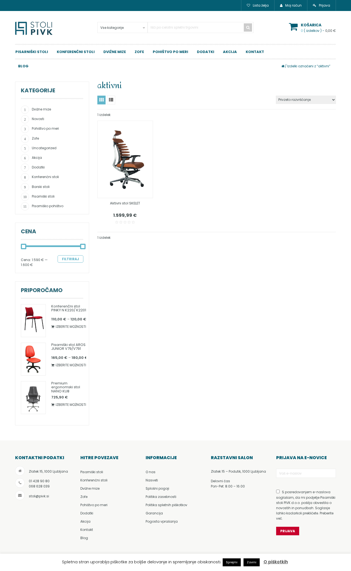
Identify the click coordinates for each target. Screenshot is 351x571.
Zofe (139, 51)
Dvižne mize (114, 51)
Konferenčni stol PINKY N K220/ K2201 (68, 308)
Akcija (230, 51)
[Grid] (101, 100)
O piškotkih (276, 562)
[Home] (282, 66)
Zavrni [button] (251, 562)
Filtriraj (70, 259)
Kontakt (255, 51)
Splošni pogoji (157, 488)
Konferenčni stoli (76, 51)
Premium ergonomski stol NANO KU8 (65, 387)
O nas (150, 472)
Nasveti (152, 480)
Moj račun (293, 5)
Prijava (324, 5)
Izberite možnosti (71, 326)
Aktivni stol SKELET (125, 203)
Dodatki (205, 51)
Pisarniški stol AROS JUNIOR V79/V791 (68, 346)
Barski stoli (41, 186)
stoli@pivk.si (39, 496)
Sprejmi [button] (231, 562)
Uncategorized (44, 148)
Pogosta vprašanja (162, 521)
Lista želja (261, 5)
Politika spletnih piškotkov (166, 505)
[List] (111, 100)
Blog (84, 538)
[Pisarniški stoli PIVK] (34, 30)
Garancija (154, 513)
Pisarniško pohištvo (47, 206)
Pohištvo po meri (170, 51)
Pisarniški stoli (31, 51)
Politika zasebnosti (161, 496)
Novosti (38, 119)
